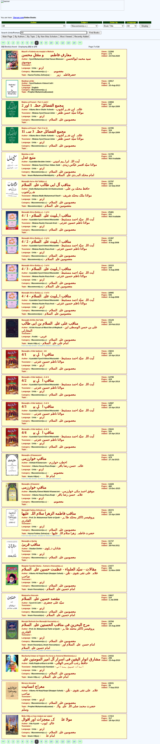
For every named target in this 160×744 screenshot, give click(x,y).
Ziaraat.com (18, 18)
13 (68, 43)
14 (74, 43)
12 (63, 43)
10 (51, 43)
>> (80, 43)
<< (3, 43)
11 (57, 43)
